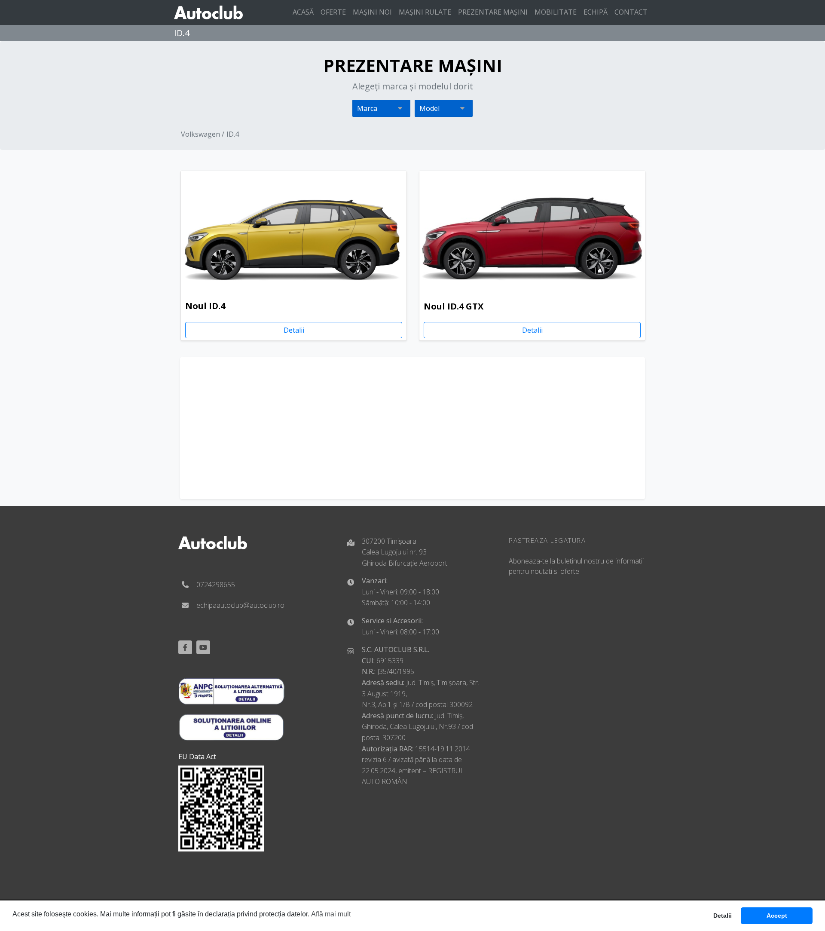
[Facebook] (185, 647)
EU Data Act (197, 756)
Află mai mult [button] (331, 914)
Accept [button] (777, 915)
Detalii (294, 330)
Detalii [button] (722, 915)
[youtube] (203, 647)
